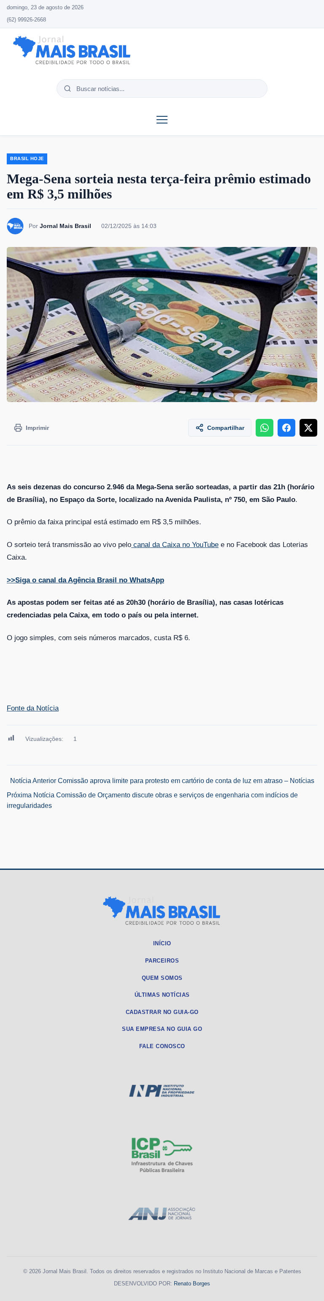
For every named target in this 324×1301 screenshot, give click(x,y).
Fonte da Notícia (33, 708)
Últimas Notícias (162, 995)
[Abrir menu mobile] (162, 119)
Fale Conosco (162, 1046)
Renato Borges (192, 1283)
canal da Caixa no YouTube (175, 545)
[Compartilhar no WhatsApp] (264, 428)
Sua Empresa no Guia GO (162, 1029)
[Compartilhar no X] (308, 428)
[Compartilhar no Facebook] (286, 428)
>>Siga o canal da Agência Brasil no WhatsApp (85, 580)
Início (162, 943)
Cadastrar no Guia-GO (162, 1012)
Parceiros (162, 961)
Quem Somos (162, 978)
